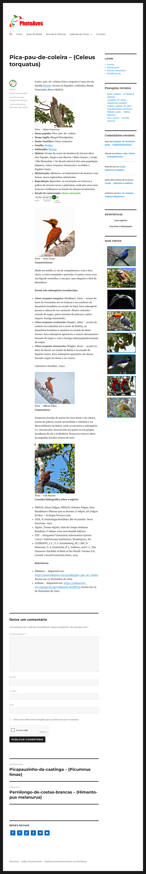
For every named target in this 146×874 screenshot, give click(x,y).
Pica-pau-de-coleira (18, 107)
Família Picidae (16, 97)
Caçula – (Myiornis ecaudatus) (119, 183)
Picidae (47, 85)
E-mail (13, 691)
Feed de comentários (116, 70)
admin (12, 89)
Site (11, 705)
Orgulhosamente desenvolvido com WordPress (65, 861)
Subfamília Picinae (18, 100)
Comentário (17, 634)
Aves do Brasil (34, 34)
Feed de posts (113, 67)
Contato (101, 34)
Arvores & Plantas (56, 34)
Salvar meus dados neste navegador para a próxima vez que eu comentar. (46, 719)
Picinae (53, 149)
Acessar (110, 64)
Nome (12, 677)
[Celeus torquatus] (66, 111)
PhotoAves (14, 861)
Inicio (19, 34)
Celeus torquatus (17, 104)
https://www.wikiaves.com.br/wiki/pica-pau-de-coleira (66, 575)
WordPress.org (114, 73)
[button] (10, 34)
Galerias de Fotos (79, 34)
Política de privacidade (32, 861)
